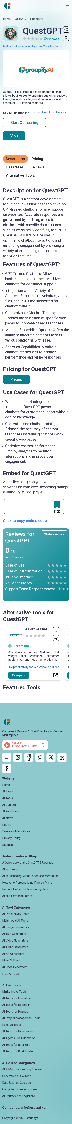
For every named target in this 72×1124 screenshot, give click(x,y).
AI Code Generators (15, 967)
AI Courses (9, 805)
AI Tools (20, 19)
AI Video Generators (15, 940)
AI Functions (10, 811)
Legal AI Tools (11, 1025)
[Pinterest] (39, 757)
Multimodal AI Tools (15, 920)
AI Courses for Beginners (18, 1096)
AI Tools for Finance (15, 1011)
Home (7, 19)
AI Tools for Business (16, 1045)
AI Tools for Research (16, 1005)
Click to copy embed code (25, 520)
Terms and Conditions (16, 831)
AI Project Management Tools (21, 1018)
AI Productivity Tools (15, 914)
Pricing (16, 379)
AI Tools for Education (16, 998)
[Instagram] (17, 757)
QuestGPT (37, 19)
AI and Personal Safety (17, 896)
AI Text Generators (14, 934)
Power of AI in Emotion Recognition (25, 889)
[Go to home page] (7, 5)
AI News (7, 818)
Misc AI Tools (11, 960)
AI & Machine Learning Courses (22, 1069)
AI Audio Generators (15, 947)
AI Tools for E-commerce (18, 1031)
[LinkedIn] (62, 757)
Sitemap (7, 844)
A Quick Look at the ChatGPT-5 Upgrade (27, 862)
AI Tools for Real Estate (17, 1051)
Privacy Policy (11, 838)
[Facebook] (28, 757)
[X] (51, 757)
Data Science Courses (16, 1082)
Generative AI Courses (16, 1076)
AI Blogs (7, 791)
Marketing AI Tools (14, 991)
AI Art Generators (13, 954)
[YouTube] (6, 757)
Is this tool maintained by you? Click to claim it (33, 46)
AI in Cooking (10, 869)
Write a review (54, 534)
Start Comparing (24, 122)
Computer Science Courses (19, 1089)
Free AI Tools (11, 974)
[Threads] (6, 768)
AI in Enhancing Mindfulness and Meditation (30, 876)
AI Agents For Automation (18, 1038)
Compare (18, 675)
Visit (14, 136)
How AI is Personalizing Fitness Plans (27, 882)
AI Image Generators (15, 927)
